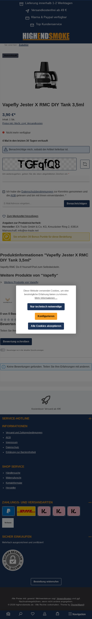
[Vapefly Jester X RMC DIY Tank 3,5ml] (46, 75)
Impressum (12, 442)
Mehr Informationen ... (46, 297)
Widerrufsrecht (13, 477)
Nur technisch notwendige (46, 306)
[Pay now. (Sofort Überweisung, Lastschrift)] (59, 511)
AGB (13, 195)
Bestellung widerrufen (46, 581)
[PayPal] (8, 511)
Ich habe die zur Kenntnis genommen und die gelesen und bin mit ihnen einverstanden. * (47, 193)
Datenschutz (12, 447)
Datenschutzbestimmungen (37, 191)
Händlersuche (13, 472)
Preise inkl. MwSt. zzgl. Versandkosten (22, 123)
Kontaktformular (14, 482)
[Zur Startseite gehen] (46, 36)
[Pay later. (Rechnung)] (73, 511)
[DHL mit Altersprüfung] (26, 511)
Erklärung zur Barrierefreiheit (21, 452)
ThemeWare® (77, 604)
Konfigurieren (46, 316)
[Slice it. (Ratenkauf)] (44, 511)
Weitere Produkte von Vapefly (21, 282)
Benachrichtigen (77, 203)
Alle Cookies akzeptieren (46, 325)
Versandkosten (64, 598)
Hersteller (11, 487)
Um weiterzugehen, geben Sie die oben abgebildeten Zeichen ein (35, 174)
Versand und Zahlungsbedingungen (24, 432)
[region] (46, 75)
